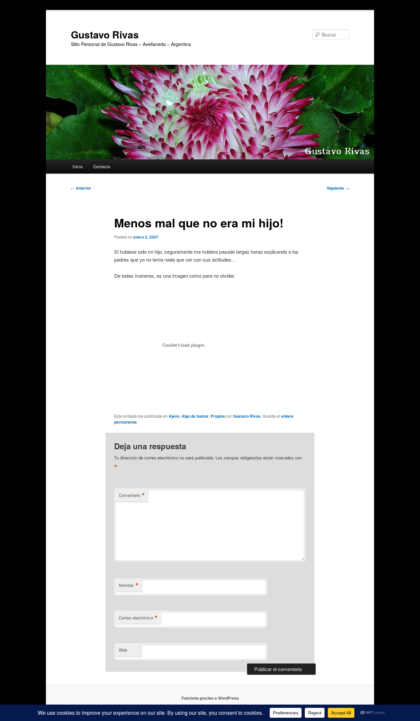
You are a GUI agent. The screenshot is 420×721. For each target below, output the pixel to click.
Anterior (81, 188)
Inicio (78, 166)
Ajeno (174, 416)
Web (123, 650)
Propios (218, 416)
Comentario (132, 495)
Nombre (128, 585)
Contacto (101, 166)
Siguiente (338, 188)
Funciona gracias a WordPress (210, 698)
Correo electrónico (138, 618)
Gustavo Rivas (105, 34)
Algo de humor (195, 416)
